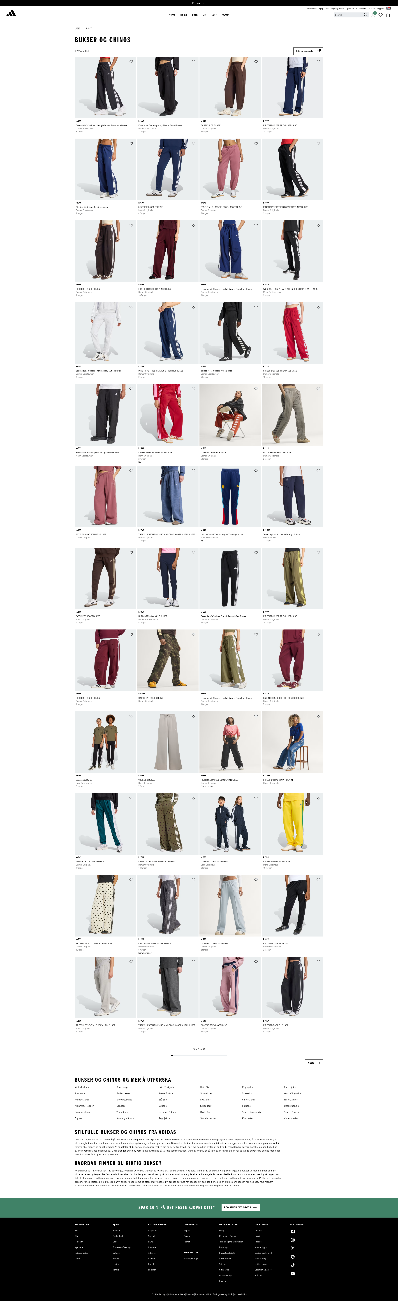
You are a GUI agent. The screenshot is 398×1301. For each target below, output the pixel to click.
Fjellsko (246, 1106)
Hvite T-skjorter (167, 1087)
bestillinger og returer (335, 9)
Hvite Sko (205, 1087)
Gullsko (162, 1106)
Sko (204, 15)
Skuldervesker (208, 1118)
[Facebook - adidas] (306, 1232)
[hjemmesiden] (11, 13)
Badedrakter (123, 1093)
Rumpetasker (82, 1100)
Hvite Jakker (291, 1100)
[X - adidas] (306, 1249)
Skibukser (205, 1106)
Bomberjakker (82, 1112)
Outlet (225, 15)
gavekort (350, 9)
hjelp (321, 9)
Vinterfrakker (82, 1087)
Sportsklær (206, 1093)
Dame (183, 15)
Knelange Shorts (125, 1118)
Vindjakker (122, 1112)
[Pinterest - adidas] (306, 1257)
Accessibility (240, 1294)
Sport (214, 15)
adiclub (371, 9)
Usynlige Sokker (167, 1112)
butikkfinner (312, 9)
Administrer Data (176, 1294)
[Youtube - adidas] (306, 1274)
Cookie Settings (159, 1294)
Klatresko (247, 1118)
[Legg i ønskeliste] (131, 62)
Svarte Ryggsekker (252, 1112)
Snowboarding (124, 1100)
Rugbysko (247, 1087)
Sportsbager (123, 1087)
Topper (78, 1118)
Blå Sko (162, 1100)
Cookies (190, 1294)
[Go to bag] (388, 15)
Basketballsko (291, 1106)
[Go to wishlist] (380, 15)
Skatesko (247, 1093)
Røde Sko (205, 1112)
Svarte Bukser (166, 1093)
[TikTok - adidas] (306, 1265)
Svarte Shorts (291, 1112)
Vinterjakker (248, 1100)
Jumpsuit (80, 1093)
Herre (172, 15)
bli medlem (361, 9)
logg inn (380, 9)
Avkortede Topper (84, 1106)
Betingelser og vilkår (223, 1294)
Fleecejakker (291, 1087)
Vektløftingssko (292, 1093)
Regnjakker (164, 1118)
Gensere (120, 1106)
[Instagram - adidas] (306, 1240)
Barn (195, 15)
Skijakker (205, 1100)
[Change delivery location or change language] (388, 8)
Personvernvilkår (203, 1294)
